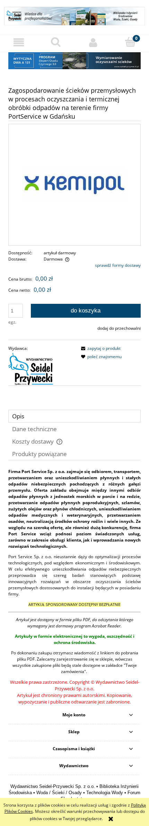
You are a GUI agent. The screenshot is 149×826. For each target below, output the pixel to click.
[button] (18, 42)
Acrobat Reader (106, 626)
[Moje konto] (93, 42)
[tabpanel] (74, 587)
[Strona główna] (74, 15)
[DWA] (74, 60)
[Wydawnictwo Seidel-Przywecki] (30, 369)
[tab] (74, 416)
